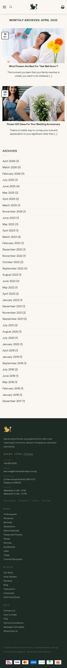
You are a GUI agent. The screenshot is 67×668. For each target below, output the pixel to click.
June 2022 (8, 281)
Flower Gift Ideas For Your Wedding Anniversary (33, 124)
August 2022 (10, 275)
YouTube (46, 501)
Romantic (8, 518)
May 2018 (8, 382)
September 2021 (12, 319)
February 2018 (11, 388)
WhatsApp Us (11, 631)
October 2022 (11, 262)
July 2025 (8, 180)
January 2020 (10, 344)
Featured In (9, 589)
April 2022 (8, 294)
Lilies (6, 551)
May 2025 (8, 193)
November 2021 (12, 312)
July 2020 (8, 338)
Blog (6, 585)
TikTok (35, 501)
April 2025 (8, 199)
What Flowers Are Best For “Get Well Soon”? (33, 66)
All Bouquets (10, 514)
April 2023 (8, 230)
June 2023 (9, 218)
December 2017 (12, 401)
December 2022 (12, 249)
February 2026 (11, 174)
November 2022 (12, 256)
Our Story (8, 573)
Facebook (23, 501)
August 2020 (10, 331)
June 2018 (8, 376)
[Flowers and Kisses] (34, 7)
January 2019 (10, 357)
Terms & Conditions (13, 623)
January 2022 (10, 300)
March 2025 (9, 205)
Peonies (8, 543)
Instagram (10, 501)
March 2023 (9, 237)
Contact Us (9, 611)
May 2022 (8, 287)
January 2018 (10, 395)
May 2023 (8, 224)
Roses (7, 539)
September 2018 (12, 363)
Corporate (9, 593)
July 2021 (8, 325)
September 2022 (12, 268)
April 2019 (8, 350)
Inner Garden (10, 577)
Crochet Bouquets (13, 559)
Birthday (8, 523)
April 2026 (8, 161)
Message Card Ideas (14, 627)
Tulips (6, 555)
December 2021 (12, 306)
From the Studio (12, 597)
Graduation (9, 527)
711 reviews (28, 454)
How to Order (10, 615)
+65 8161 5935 (10, 463)
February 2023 (11, 243)
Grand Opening (11, 531)
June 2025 (9, 186)
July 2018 (8, 369)
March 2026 (9, 167)
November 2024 (12, 211)
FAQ (6, 619)
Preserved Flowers (13, 535)
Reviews (8, 581)
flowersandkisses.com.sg (46, 648)
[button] (4, 7)
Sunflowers (9, 547)
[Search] (11, 7)
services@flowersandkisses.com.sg (20, 471)
